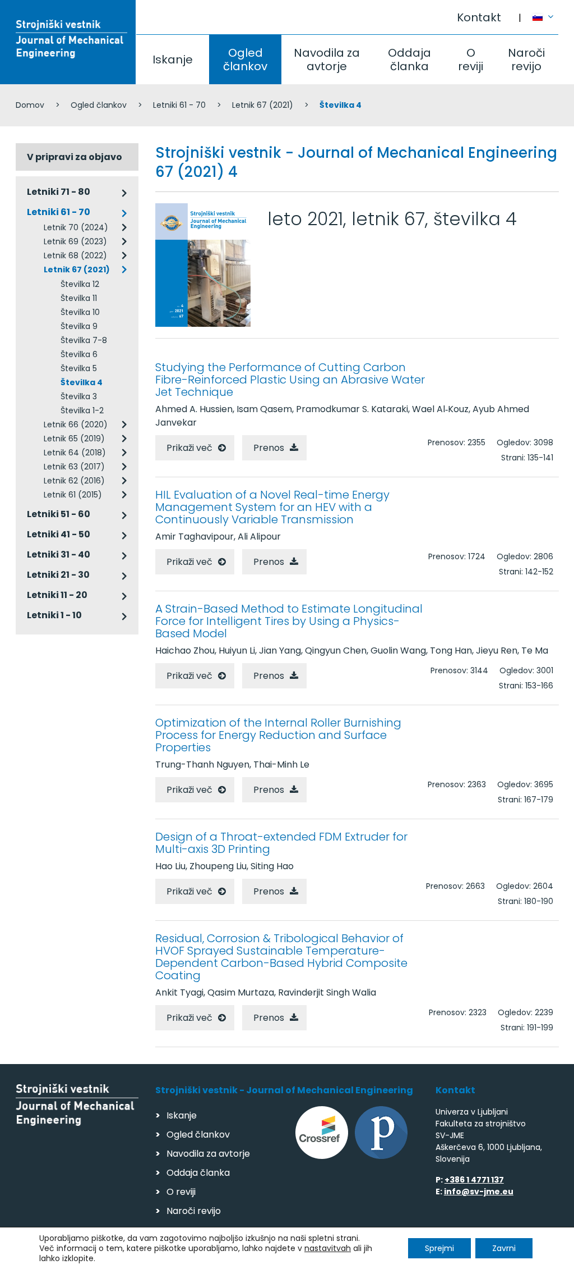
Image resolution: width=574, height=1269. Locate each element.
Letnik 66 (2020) (76, 424)
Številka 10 (80, 312)
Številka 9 (79, 326)
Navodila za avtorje (327, 59)
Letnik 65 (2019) (74, 438)
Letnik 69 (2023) (75, 241)
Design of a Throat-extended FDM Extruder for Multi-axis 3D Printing (281, 843)
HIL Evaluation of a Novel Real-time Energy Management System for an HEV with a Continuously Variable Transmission (272, 507)
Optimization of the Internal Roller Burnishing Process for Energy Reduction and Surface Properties (278, 735)
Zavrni (504, 1248)
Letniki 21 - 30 (58, 574)
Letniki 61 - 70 (179, 105)
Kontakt (479, 17)
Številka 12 (80, 284)
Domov (30, 105)
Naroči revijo (526, 59)
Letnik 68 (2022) (75, 255)
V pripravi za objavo (74, 156)
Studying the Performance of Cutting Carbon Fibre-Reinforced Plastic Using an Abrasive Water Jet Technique (290, 379)
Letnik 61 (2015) (73, 494)
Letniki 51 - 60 (58, 514)
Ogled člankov (245, 59)
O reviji (470, 59)
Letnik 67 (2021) (262, 105)
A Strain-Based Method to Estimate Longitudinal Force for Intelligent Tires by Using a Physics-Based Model (289, 621)
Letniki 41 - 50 (58, 534)
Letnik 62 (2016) (74, 480)
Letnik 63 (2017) (74, 466)
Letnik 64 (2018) (75, 452)
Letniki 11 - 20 (57, 594)
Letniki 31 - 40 (58, 554)
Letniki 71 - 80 (58, 191)
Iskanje (172, 59)
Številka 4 (82, 382)
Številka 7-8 (84, 340)
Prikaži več (189, 447)
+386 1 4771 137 (474, 1179)
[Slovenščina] (546, 12)
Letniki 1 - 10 (54, 615)
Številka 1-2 (82, 410)
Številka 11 (79, 298)
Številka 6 (79, 354)
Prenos (268, 447)
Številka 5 (79, 368)
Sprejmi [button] (439, 1248)
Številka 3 (79, 396)
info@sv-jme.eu (478, 1191)
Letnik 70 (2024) (76, 227)
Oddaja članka (409, 59)
